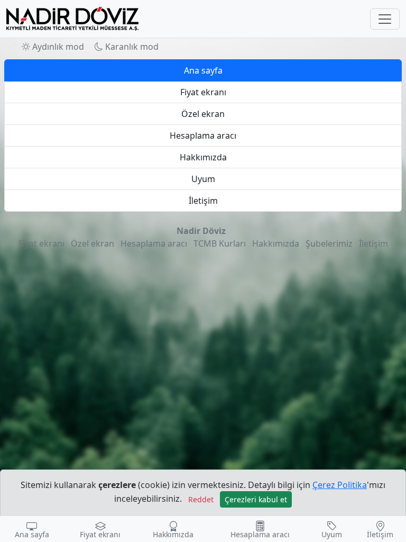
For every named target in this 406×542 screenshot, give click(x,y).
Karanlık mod (131, 46)
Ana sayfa (203, 70)
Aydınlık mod (57, 46)
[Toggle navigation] (385, 19)
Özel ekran (203, 114)
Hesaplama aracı (203, 135)
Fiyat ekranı (203, 92)
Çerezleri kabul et (256, 499)
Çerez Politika (339, 485)
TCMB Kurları (219, 243)
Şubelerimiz (329, 243)
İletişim (203, 200)
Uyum (203, 179)
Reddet (201, 499)
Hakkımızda (203, 157)
